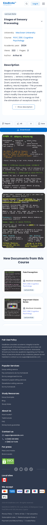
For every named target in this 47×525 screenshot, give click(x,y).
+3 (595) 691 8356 (12, 439)
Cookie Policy (30, 521)
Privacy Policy (7, 514)
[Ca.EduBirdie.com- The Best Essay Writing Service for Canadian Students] (4, 481)
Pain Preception (30, 272)
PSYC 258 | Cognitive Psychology (23, 39)
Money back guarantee (11, 425)
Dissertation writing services (12, 383)
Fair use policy (32, 514)
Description (11, 65)
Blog (3, 401)
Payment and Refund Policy (12, 521)
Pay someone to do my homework (15, 373)
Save (43, 124)
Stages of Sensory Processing (15, 21)
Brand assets (7, 454)
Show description (25, 107)
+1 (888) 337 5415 (11, 442)
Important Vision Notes (31, 301)
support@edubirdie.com (31, 357)
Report (7, 124)
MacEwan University (25, 32)
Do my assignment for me (12, 376)
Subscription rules (9, 517)
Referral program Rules (26, 517)
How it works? (7, 414)
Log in (35, 3)
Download (25, 129)
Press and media (8, 451)
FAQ (3, 421)
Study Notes (6, 404)
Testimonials (7, 418)
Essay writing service (10, 369)
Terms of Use (19, 514)
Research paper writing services (14, 380)
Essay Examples (8, 397)
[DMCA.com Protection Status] (23, 461)
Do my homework (8, 387)
